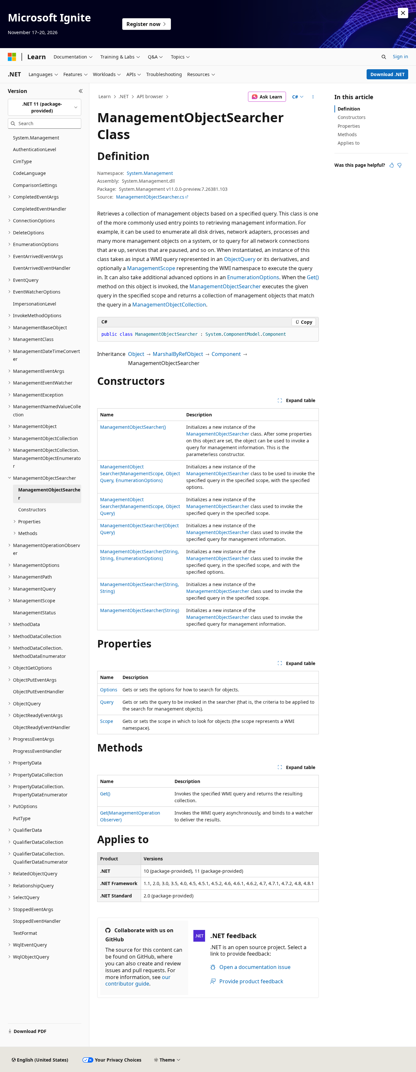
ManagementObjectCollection (169, 304)
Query (106, 702)
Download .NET (387, 74)
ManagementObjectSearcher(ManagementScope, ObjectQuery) (140, 506)
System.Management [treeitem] (36, 138)
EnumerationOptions (253, 277)
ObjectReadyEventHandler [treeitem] (41, 727)
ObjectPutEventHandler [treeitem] (38, 691)
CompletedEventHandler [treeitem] (39, 209)
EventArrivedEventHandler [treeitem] (42, 268)
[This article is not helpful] (399, 165)
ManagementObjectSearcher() (133, 427)
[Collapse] (80, 91)
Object (136, 354)
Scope (106, 721)
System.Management (150, 173)
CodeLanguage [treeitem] (29, 173)
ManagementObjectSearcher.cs (150, 197)
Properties (349, 126)
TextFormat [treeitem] (25, 933)
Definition (349, 109)
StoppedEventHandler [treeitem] (37, 921)
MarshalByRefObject (178, 354)
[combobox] (44, 107)
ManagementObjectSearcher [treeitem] (49, 494)
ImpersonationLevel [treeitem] (34, 304)
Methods (347, 134)
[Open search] (383, 57)
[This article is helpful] (392, 165)
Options (108, 689)
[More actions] (313, 97)
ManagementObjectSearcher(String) (139, 610)
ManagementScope (151, 268)
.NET (124, 96)
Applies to (348, 143)
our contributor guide (138, 980)
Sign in (400, 56)
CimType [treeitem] (22, 161)
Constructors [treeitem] (32, 509)
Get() (313, 277)
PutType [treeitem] (22, 818)
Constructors (352, 117)
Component (226, 354)
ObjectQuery (239, 259)
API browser (150, 96)
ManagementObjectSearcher (225, 286)
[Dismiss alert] (403, 13)
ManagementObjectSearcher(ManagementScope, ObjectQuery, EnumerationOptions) (140, 473)
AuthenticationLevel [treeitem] (34, 149)
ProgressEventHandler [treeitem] (37, 751)
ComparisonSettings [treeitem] (35, 185)
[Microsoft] (12, 57)
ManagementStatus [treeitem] (34, 612)
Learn (104, 96)
